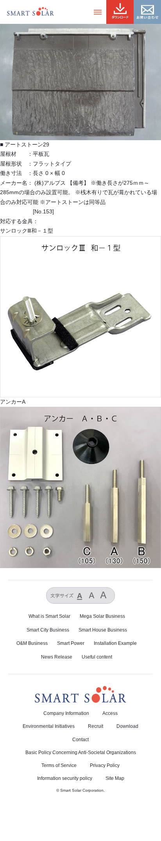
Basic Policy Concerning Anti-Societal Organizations (80, 752)
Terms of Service (59, 765)
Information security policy (64, 778)
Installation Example (115, 643)
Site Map (115, 778)
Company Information (66, 713)
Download (127, 726)
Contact (80, 739)
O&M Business (32, 643)
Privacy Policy (105, 765)
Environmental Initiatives (49, 726)
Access (110, 713)
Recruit (95, 726)
